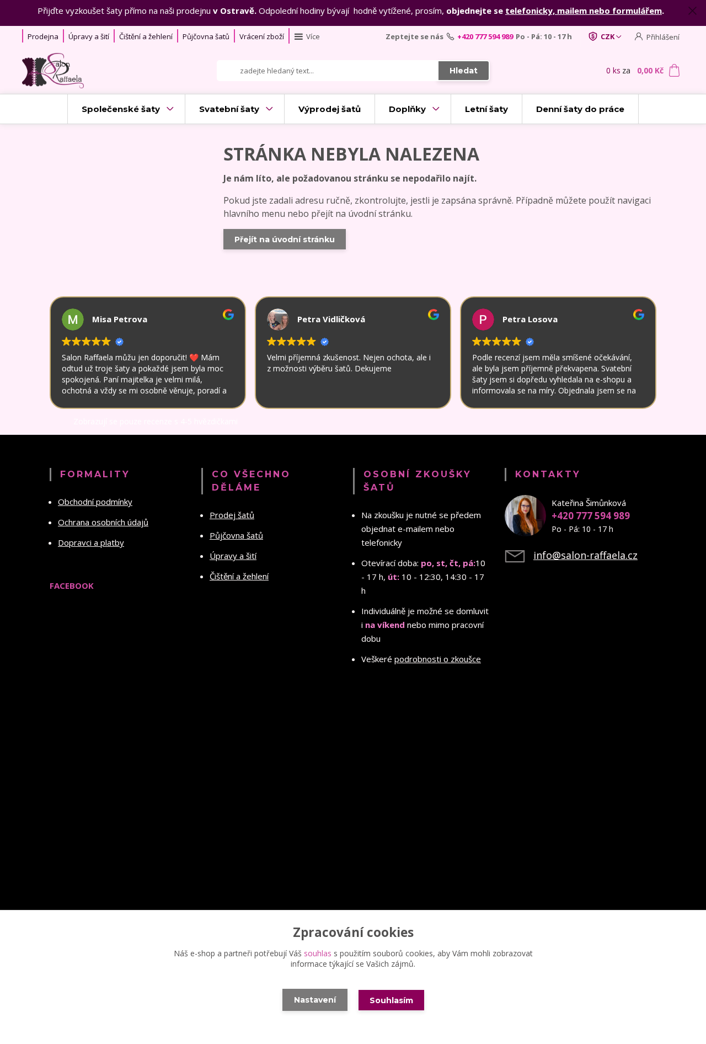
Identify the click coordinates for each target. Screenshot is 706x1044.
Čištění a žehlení (146, 36)
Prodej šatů (232, 514)
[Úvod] (84, 70)
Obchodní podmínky (95, 501)
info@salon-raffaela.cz (585, 555)
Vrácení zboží (261, 36)
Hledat (464, 71)
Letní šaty (486, 109)
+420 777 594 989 (485, 36)
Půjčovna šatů (206, 36)
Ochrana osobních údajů (103, 522)
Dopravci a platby (91, 542)
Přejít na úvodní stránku (284, 239)
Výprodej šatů (329, 109)
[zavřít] (692, 11)
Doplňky (407, 109)
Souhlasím (391, 1000)
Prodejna (43, 36)
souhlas (317, 953)
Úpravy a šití (88, 36)
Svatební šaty (229, 109)
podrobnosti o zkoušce (437, 658)
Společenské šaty (121, 109)
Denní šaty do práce (580, 109)
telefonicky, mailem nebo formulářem (583, 10)
